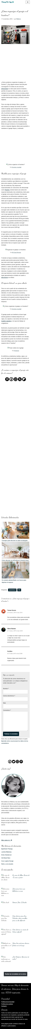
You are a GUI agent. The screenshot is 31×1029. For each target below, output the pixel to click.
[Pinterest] (7, 379)
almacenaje (4, 89)
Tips (19, 590)
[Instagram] (15, 379)
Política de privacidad (7, 1002)
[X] (20, 379)
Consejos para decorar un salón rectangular (15, 540)
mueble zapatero (6, 321)
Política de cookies (7, 1004)
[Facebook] (11, 379)
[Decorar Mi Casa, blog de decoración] (7, 2)
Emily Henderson (6, 855)
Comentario (7, 710)
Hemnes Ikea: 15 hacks (19, 902)
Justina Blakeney (6, 852)
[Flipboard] (24, 379)
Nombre (6, 688)
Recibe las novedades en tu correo (15, 974)
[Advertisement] (15, 65)
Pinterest (16, 350)
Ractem (7, 190)
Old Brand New (5, 858)
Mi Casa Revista (16, 252)
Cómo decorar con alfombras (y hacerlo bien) (15, 560)
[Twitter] (13, 761)
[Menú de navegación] (28, 2)
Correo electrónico (9, 696)
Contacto (4, 1006)
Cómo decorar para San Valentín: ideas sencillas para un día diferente (19, 918)
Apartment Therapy (7, 849)
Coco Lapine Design (7, 861)
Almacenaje (12, 590)
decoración (4, 277)
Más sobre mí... (6, 840)
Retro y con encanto (7, 864)
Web (4, 703)
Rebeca (18, 19)
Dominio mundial (16, 167)
